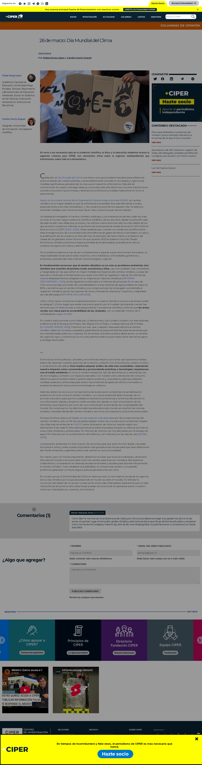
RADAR (73, 17)
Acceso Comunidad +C (184, 3)
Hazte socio (115, 754)
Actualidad (109, 17)
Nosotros (156, 17)
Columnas (126, 17)
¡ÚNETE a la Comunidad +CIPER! (140, 9)
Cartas (141, 17)
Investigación (90, 17)
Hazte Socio (157, 3)
